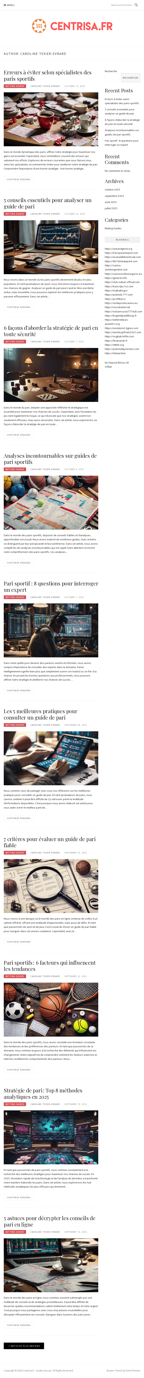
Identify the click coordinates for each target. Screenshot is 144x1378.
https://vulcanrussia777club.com (123, 311)
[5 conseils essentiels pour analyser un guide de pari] (51, 247)
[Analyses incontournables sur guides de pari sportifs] (51, 502)
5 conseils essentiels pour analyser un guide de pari (47, 203)
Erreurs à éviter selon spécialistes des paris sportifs (48, 75)
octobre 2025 (112, 189)
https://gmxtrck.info (116, 278)
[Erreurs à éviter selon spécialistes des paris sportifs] (51, 119)
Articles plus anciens (25, 1345)
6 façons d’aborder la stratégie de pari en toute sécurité (51, 330)
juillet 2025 (111, 208)
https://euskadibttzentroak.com (123, 257)
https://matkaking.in (116, 290)
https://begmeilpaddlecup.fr (121, 315)
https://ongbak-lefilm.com (119, 336)
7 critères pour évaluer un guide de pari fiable (50, 842)
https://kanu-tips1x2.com (119, 286)
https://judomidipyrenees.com (122, 349)
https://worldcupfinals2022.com (123, 332)
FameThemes (133, 1370)
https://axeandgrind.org (118, 248)
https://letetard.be (115, 353)
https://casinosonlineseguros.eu (123, 273)
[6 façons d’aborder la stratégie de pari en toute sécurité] (51, 374)
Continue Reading (19, 179)
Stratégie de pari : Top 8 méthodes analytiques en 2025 (43, 1093)
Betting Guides (15, 86)
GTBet (108, 366)
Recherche (111, 71)
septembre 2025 (114, 196)
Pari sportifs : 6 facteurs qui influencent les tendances (50, 965)
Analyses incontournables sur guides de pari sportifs (50, 458)
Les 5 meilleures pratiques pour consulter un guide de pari (40, 714)
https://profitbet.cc (115, 299)
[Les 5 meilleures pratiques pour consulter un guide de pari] (51, 758)
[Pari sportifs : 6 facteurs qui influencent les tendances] (51, 1009)
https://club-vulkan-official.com (122, 282)
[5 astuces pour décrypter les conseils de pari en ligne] (51, 1265)
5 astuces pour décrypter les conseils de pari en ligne (49, 1221)
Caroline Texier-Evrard (45, 86)
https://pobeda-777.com (119, 294)
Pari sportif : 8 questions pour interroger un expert (51, 586)
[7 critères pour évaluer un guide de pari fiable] (51, 886)
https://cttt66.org (114, 344)
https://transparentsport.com (121, 253)
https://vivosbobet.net (117, 307)
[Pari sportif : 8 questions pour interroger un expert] (51, 630)
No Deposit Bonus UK (117, 362)
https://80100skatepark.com (121, 261)
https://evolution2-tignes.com (121, 328)
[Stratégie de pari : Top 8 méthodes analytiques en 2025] (51, 1137)
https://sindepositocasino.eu (121, 303)
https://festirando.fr (116, 340)
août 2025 (111, 202)
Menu (11, 5)
